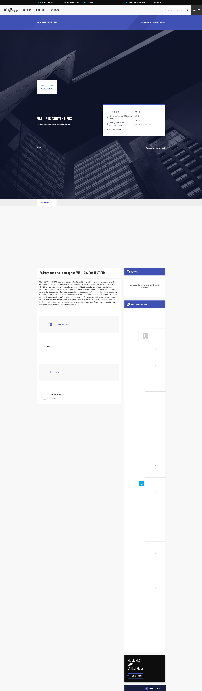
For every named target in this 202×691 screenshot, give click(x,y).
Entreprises (40, 10)
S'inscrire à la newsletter (48, 3)
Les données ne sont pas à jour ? (155, 148)
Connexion (157, 3)
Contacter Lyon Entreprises (138, 3)
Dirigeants (55, 10)
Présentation (46, 202)
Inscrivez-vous (136, 676)
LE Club (141, 483)
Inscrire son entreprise (72, 3)
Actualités (27, 10)
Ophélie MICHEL (115, 129)
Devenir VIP (90, 3)
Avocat (39, 148)
